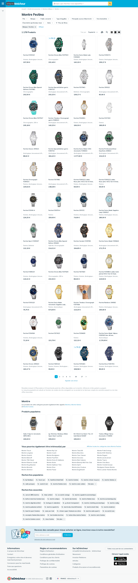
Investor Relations (79, 557)
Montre (57, 9)
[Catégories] (3, 3)
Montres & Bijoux (48, 9)
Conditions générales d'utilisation (52, 554)
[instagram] (47, 578)
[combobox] (80, 4)
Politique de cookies (47, 564)
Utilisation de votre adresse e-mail (44, 539)
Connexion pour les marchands (18, 563)
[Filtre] (3, 11)
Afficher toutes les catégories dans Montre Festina (104, 446)
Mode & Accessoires (34, 9)
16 (76, 377)
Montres (68, 405)
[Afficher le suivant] (86, 376)
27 (82, 377)
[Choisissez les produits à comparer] (102, 32)
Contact (10, 554)
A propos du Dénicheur (15, 551)
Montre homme (28, 407)
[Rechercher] (110, 4)
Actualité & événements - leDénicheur (87, 551)
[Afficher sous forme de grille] (112, 32)
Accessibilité (12, 570)
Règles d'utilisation (47, 551)
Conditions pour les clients (49, 557)
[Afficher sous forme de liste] (115, 32)
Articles (75, 561)
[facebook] (50, 578)
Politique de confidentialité (50, 561)
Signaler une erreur (71, 381)
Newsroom (77, 554)
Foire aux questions (14, 566)
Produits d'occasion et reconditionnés (86, 567)
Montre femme (76, 405)
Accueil (24, 9)
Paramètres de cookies (48, 567)
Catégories (77, 564)
